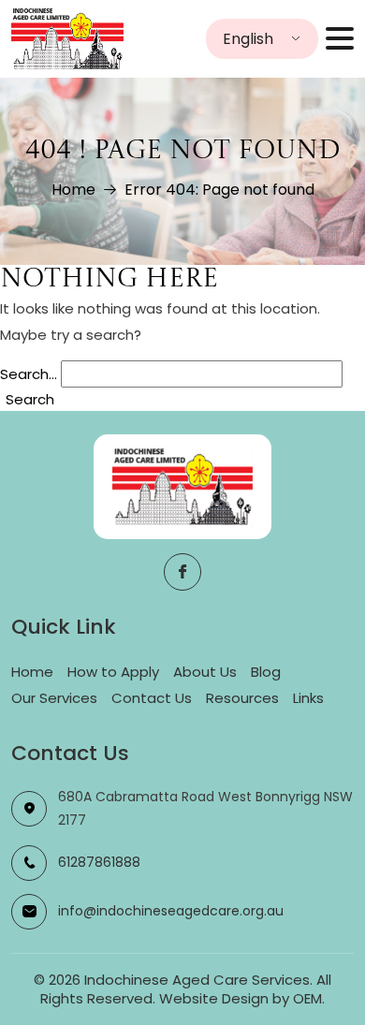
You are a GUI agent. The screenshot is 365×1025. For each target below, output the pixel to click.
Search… (28, 374)
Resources (242, 698)
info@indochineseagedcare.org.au (171, 910)
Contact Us (151, 698)
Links (308, 698)
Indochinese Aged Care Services (197, 979)
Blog (266, 671)
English (248, 39)
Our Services (54, 698)
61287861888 (99, 862)
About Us (205, 671)
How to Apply (113, 671)
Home (73, 189)
